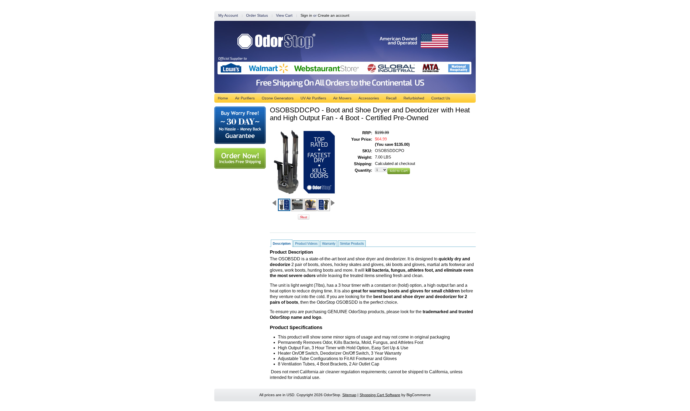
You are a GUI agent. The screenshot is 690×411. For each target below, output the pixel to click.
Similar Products (352, 244)
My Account (228, 15)
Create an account (333, 15)
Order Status (257, 15)
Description (282, 244)
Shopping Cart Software (380, 395)
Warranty (328, 244)
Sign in (306, 15)
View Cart (284, 15)
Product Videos (306, 244)
